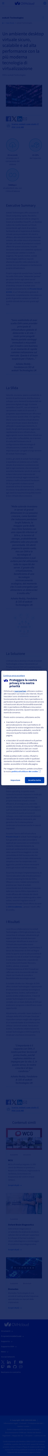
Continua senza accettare (14, 675)
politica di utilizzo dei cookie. (25, 771)
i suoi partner (20, 691)
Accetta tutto (34, 780)
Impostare (15, 780)
